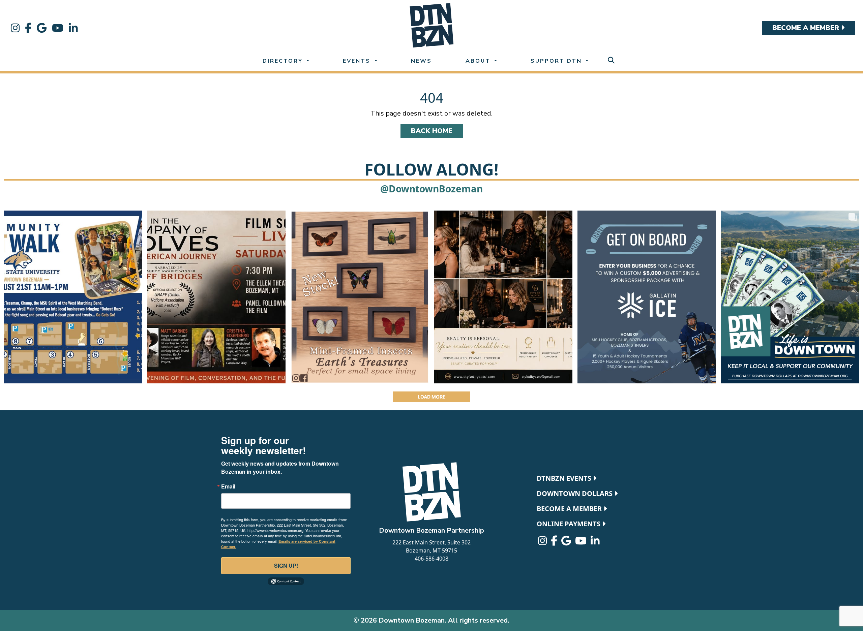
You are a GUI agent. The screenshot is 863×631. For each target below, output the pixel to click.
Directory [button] (284, 61)
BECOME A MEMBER (806, 27)
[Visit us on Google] (41, 28)
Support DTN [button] (557, 61)
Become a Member (570, 508)
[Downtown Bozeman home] (431, 492)
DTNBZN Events (565, 478)
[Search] (611, 60)
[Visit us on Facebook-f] (28, 28)
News (421, 61)
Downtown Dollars (575, 493)
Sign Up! (286, 565)
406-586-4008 (431, 558)
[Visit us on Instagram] (15, 28)
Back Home (431, 130)
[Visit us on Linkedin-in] (73, 28)
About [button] (479, 61)
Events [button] (358, 61)
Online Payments (569, 523)
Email (228, 486)
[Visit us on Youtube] (57, 28)
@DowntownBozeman (431, 188)
